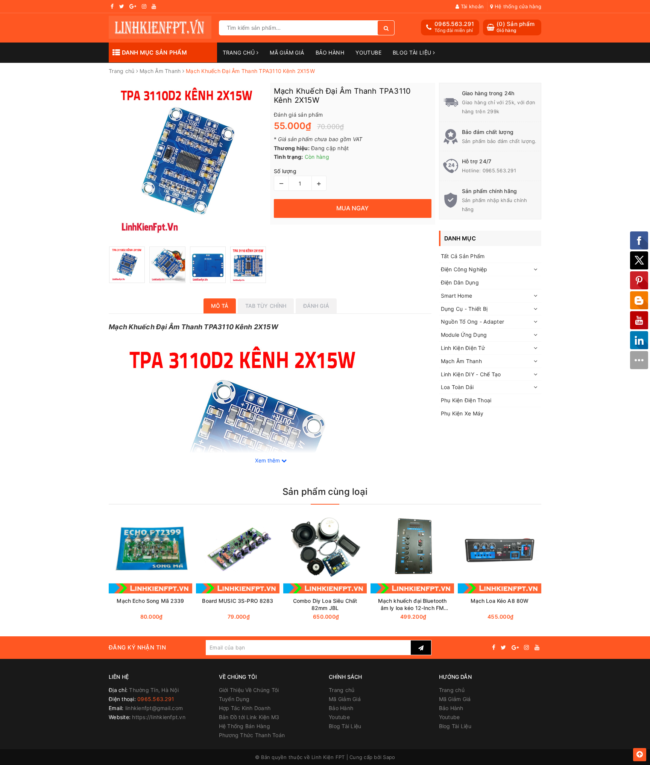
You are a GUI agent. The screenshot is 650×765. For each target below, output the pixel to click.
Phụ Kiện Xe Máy (462, 413)
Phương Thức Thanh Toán (252, 735)
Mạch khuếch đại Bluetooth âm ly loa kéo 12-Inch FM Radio (412, 604)
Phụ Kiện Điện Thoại (466, 400)
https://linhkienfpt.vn (158, 717)
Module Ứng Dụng (464, 335)
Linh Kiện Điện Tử (463, 348)
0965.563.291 (454, 23)
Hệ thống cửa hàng (517, 6)
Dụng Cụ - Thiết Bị (464, 309)
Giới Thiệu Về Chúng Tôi (249, 690)
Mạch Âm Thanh (461, 361)
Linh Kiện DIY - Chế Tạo (471, 374)
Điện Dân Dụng (460, 282)
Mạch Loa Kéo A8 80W (500, 601)
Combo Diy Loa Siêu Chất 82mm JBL (325, 604)
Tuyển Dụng (234, 699)
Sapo (389, 757)
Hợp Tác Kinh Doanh (245, 708)
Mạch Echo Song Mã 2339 (150, 601)
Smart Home (456, 295)
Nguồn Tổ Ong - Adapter (472, 321)
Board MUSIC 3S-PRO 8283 (237, 601)
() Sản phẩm (516, 26)
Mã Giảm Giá (287, 52)
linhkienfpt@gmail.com (154, 708)
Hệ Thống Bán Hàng (244, 726)
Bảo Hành (330, 52)
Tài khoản (471, 6)
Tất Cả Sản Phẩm (463, 256)
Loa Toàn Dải (457, 387)
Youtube (368, 52)
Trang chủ (240, 52)
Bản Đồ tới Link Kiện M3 (249, 717)
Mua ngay (165, 617)
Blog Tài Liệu (413, 52)
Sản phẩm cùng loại (325, 491)
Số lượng (285, 171)
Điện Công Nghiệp (464, 269)
